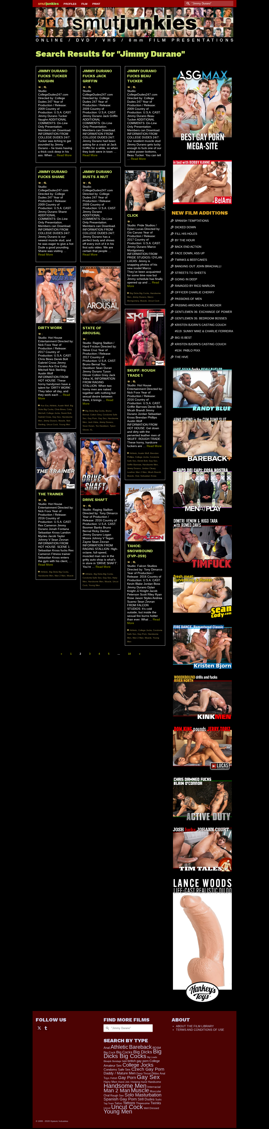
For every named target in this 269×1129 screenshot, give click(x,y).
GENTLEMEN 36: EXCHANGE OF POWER (203, 311)
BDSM (157, 1047)
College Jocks (53, 413)
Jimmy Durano (139, 297)
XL (91, 430)
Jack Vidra (93, 422)
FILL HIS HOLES (186, 233)
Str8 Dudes (146, 1099)
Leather (130, 472)
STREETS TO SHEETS (190, 272)
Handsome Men (150, 464)
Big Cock (109, 1052)
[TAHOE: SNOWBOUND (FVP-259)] (145, 512)
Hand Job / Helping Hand (132, 1081)
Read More (64, 155)
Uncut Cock (153, 301)
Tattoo (118, 1103)
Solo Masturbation (143, 1095)
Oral (137, 476)
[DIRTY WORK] (56, 294)
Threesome (143, 1103)
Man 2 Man (141, 472)
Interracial (154, 1086)
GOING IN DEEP (186, 279)
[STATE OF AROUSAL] (100, 294)
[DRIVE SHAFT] (100, 466)
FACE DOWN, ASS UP (189, 253)
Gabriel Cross (44, 417)
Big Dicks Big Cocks (139, 293)
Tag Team (109, 1103)
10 (129, 653)
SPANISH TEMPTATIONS (192, 220)
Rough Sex (117, 1095)
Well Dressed (151, 1108)
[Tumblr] (46, 1027)
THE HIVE (181, 357)
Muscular (155, 1091)
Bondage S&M (119, 1061)
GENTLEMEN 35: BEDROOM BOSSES (201, 318)
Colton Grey (96, 414)
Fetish (113, 1078)
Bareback (140, 1047)
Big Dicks (142, 1051)
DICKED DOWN (185, 227)
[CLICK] (145, 191)
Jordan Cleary (148, 468)
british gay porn (138, 1061)
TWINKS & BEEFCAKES (191, 259)
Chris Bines (60, 409)
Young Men (64, 424)
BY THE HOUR (185, 240)
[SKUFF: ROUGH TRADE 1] (145, 337)
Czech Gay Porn (147, 1069)
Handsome (154, 1081)
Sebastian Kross (148, 476)
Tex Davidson (102, 426)
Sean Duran (88, 426)
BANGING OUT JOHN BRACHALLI (198, 266)
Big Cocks (124, 1052)
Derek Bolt (66, 413)
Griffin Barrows (134, 464)
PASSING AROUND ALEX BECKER (198, 305)
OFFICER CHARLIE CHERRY (194, 292)
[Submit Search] (187, 3)
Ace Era (45, 405)
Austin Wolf (63, 405)
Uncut (107, 1108)
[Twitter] (39, 1027)
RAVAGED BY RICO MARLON (195, 285)
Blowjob (107, 1061)
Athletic (53, 405)
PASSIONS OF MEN (188, 298)
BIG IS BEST (183, 337)
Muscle (143, 301)
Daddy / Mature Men (120, 1073)
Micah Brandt (154, 472)
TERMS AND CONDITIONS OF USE (200, 1029)
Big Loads (152, 1057)
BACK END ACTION (188, 246)
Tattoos (129, 1103)
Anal (107, 1047)
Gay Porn (92, 418)
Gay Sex (56, 417)
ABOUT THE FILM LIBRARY (195, 1026)
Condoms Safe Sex (92, 578)
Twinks (155, 1103)
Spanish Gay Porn (120, 1099)
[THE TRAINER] (56, 461)
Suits (158, 1099)
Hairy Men (110, 1081)
